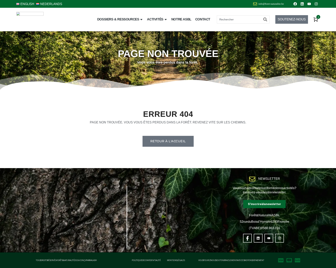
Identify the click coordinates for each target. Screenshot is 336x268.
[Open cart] (315, 19)
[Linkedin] (302, 3)
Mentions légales (176, 260)
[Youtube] (309, 3)
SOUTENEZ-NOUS (292, 19)
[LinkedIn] (258, 238)
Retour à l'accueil (168, 141)
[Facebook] (295, 3)
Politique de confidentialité (146, 260)
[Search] (265, 19)
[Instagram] (316, 3)
